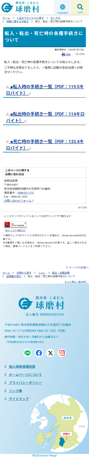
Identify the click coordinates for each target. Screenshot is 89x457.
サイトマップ (18, 399)
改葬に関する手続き (17, 21)
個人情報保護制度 (21, 367)
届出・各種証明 (61, 272)
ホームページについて (25, 375)
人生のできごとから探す (30, 18)
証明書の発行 (13, 276)
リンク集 (15, 391)
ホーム (6, 18)
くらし (42, 272)
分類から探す (24, 272)
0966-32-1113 (26, 192)
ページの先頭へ (79, 267)
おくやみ (55, 18)
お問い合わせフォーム (18, 200)
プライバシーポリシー (25, 383)
